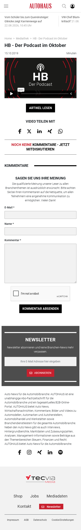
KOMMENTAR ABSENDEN (40, 309)
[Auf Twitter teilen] (29, 130)
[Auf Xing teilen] (50, 130)
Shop (18, 496)
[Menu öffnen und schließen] (7, 6)
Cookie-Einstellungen (63, 520)
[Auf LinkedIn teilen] (39, 130)
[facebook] (19, 451)
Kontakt (24, 506)
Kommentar (12, 240)
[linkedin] (50, 451)
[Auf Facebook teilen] (19, 131)
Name (8, 223)
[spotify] (60, 451)
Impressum (13, 520)
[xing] (39, 451)
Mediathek (22, 38)
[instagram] (29, 451)
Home (8, 38)
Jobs (34, 496)
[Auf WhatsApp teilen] (60, 131)
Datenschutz (40, 520)
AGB (26, 520)
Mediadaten (57, 496)
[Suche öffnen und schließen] (63, 6)
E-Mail (9, 207)
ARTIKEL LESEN (40, 108)
